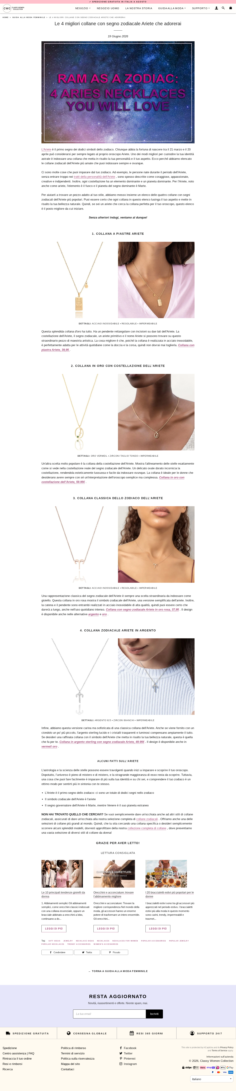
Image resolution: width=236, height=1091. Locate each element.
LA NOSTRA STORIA (138, 8)
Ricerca (8, 1069)
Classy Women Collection (216, 1061)
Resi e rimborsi (12, 1064)
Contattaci (67, 1069)
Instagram (130, 1064)
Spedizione (10, 1048)
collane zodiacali (147, 819)
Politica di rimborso (73, 1048)
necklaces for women (125, 941)
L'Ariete (46, 149)
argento (93, 614)
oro (104, 614)
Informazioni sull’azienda (219, 1056)
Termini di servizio (72, 1053)
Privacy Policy (226, 1047)
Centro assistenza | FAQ (18, 1053)
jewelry (68, 941)
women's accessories (106, 944)
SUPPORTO (199, 8)
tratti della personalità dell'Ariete (94, 176)
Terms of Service (219, 1050)
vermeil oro (49, 746)
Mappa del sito (70, 1064)
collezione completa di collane (147, 828)
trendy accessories (79, 944)
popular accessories (153, 941)
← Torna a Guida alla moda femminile (118, 971)
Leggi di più (54, 928)
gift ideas (54, 941)
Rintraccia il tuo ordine (17, 1058)
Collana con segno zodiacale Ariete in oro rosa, (142, 609)
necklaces (103, 941)
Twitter (128, 1053)
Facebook (129, 1048)
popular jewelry (179, 941)
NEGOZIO (81, 8)
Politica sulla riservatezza (77, 1058)
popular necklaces (52, 944)
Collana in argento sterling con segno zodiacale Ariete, (101, 742)
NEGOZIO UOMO (108, 8)
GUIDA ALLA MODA (170, 8)
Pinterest (129, 1058)
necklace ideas (85, 941)
